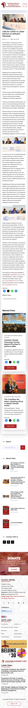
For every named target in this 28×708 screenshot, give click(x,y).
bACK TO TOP (14, 703)
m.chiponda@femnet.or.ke (11, 280)
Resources (4, 630)
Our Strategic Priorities (7, 627)
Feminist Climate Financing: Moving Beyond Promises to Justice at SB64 (12, 343)
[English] (2, 616)
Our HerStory (4, 624)
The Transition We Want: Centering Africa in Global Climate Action (13, 402)
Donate (14, 569)
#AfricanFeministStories (9, 298)
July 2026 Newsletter (17, 522)
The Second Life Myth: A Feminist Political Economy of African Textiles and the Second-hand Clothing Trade (18, 480)
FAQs (2, 633)
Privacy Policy (17, 637)
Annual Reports (18, 633)
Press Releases (5, 637)
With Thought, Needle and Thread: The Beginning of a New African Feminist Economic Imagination (17, 495)
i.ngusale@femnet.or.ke (16, 274)
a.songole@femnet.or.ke (10, 284)
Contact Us (17, 624)
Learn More (10, 367)
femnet (7, 39)
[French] (5, 616)
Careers (16, 630)
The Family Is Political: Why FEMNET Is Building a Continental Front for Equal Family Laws (17, 466)
